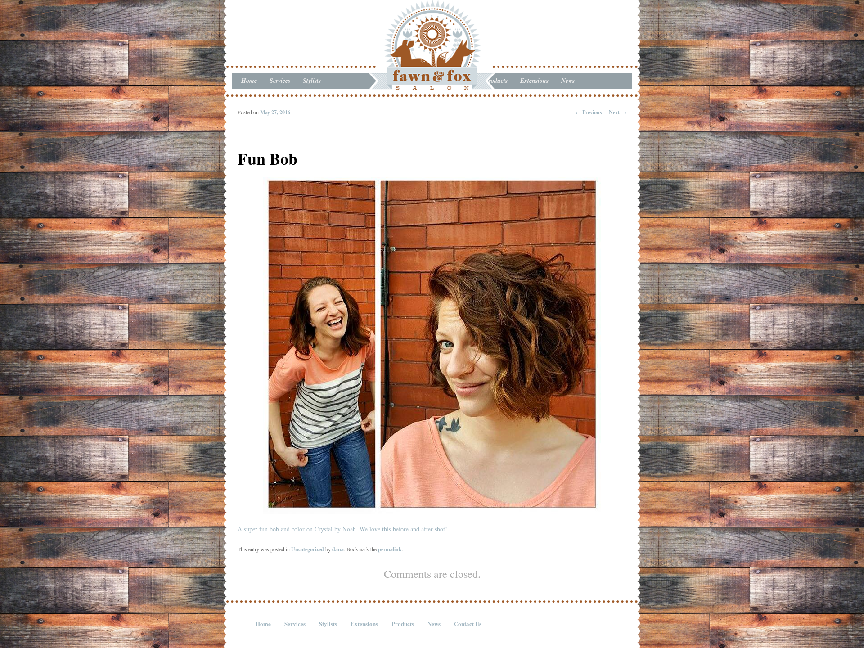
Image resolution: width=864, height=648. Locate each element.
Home (249, 80)
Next (617, 112)
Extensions (534, 80)
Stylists (312, 80)
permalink (390, 549)
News (568, 80)
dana (338, 549)
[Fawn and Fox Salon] (432, 81)
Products (403, 623)
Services (280, 80)
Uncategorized (307, 549)
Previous (589, 112)
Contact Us (468, 623)
